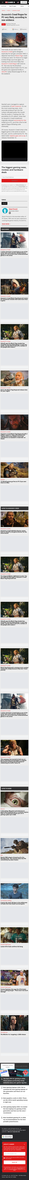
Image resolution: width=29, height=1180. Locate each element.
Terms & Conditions (13, 1169)
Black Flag (19, 56)
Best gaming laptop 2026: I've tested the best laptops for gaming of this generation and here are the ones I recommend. (15, 1110)
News (3, 24)
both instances (16, 106)
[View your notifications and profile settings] (14, 2)
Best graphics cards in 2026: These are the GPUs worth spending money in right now (15, 1100)
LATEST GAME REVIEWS (21, 1066)
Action (8, 10)
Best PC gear (12, 6)
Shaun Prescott (12, 23)
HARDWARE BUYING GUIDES (7, 1066)
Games (3, 10)
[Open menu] (2, 2)
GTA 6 (22, 6)
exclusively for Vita (20, 120)
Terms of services (20, 185)
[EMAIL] (10, 213)
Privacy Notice (22, 186)
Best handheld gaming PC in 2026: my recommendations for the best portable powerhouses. (14, 1119)
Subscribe (23, 2)
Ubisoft (4, 72)
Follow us (16, 29)
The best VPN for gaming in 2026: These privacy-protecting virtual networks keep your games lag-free (15, 1080)
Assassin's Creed (16, 10)
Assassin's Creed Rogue (9, 64)
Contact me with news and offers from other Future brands (14, 1158)
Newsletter (24, 29)
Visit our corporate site (14, 1131)
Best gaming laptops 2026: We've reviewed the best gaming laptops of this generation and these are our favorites (15, 1090)
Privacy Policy (20, 1168)
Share (5, 29)
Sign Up (14, 1162)
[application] (14, 149)
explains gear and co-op (17, 136)
